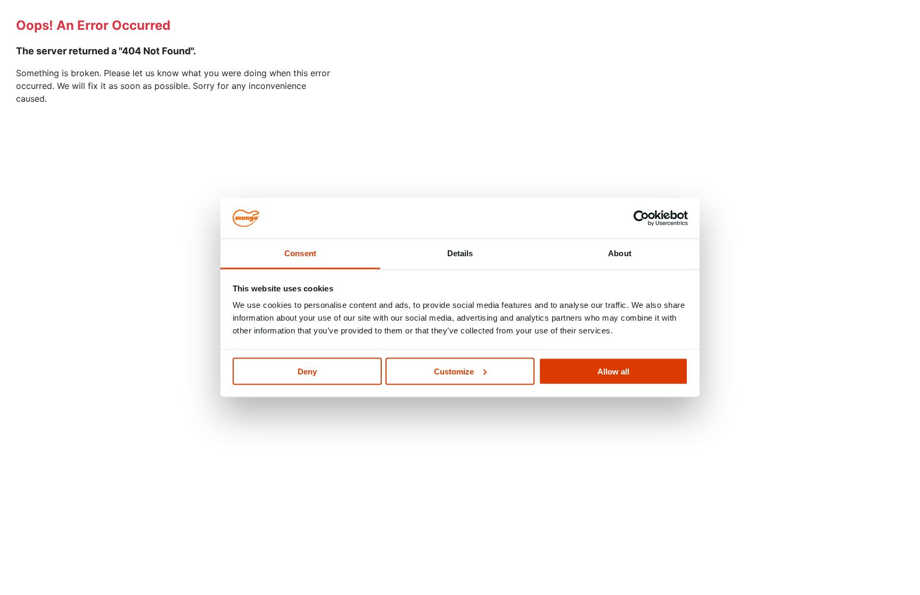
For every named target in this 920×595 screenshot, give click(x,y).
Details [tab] (460, 253)
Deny (307, 371)
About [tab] (619, 253)
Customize (454, 371)
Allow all (613, 371)
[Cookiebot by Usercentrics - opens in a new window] (641, 218)
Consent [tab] (300, 253)
